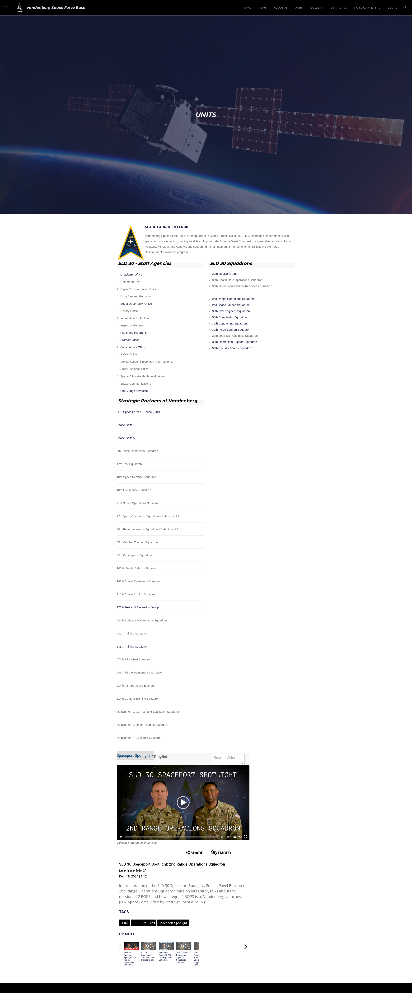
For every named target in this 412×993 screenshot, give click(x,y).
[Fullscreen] (245, 836)
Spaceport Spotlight (134, 755)
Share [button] (197, 852)
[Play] (120, 836)
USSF (136, 923)
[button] (5, 7)
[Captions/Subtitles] (235, 836)
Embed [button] (224, 852)
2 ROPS (149, 923)
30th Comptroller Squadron (229, 317)
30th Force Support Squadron (231, 329)
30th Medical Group (224, 273)
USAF (125, 923)
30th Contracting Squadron (229, 323)
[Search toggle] (405, 8)
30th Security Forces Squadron (232, 348)
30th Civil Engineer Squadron (231, 311)
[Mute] (240, 836)
